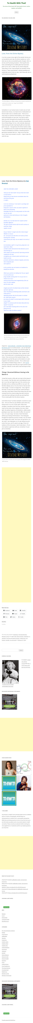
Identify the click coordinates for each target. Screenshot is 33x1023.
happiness (26, 636)
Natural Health (5, 958)
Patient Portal (6, 907)
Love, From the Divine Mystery (12, 53)
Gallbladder (4, 936)
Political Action (5, 964)
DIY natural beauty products (8, 930)
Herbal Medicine (5, 947)
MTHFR (3, 953)
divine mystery (20, 636)
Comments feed (5, 919)
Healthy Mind (5, 943)
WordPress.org (5, 921)
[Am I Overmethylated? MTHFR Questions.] (24, 783)
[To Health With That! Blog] (9, 783)
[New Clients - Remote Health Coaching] (9, 798)
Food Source (5, 934)
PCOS (3, 962)
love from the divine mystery (12, 638)
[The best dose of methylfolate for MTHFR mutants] (24, 768)
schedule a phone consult (26, 661)
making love (22, 638)
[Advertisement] (16, 159)
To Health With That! (16, 3)
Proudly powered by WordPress (8, 1020)
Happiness (15, 634)
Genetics (4, 938)
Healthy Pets (5, 945)
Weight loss (4, 971)
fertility (3, 932)
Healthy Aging (5, 942)
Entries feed (4, 917)
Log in (3, 915)
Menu (16, 12)
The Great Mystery (22, 634)
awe (15, 636)
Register (4, 914)
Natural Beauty (5, 955)
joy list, (27, 362)
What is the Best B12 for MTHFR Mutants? (16, 887)
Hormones (4, 949)
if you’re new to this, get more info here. (26, 665)
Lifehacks (4, 951)
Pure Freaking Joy (6, 966)
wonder (7, 640)
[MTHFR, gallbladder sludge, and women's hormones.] (9, 768)
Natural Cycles (5, 957)
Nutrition (4, 960)
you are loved (13, 640)
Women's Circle (5, 636)
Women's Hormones (6, 975)
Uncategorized (5, 970)
